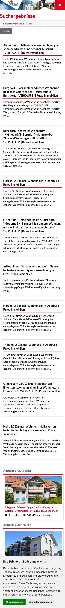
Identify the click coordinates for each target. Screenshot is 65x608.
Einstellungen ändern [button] (40, 602)
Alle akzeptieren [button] (14, 602)
